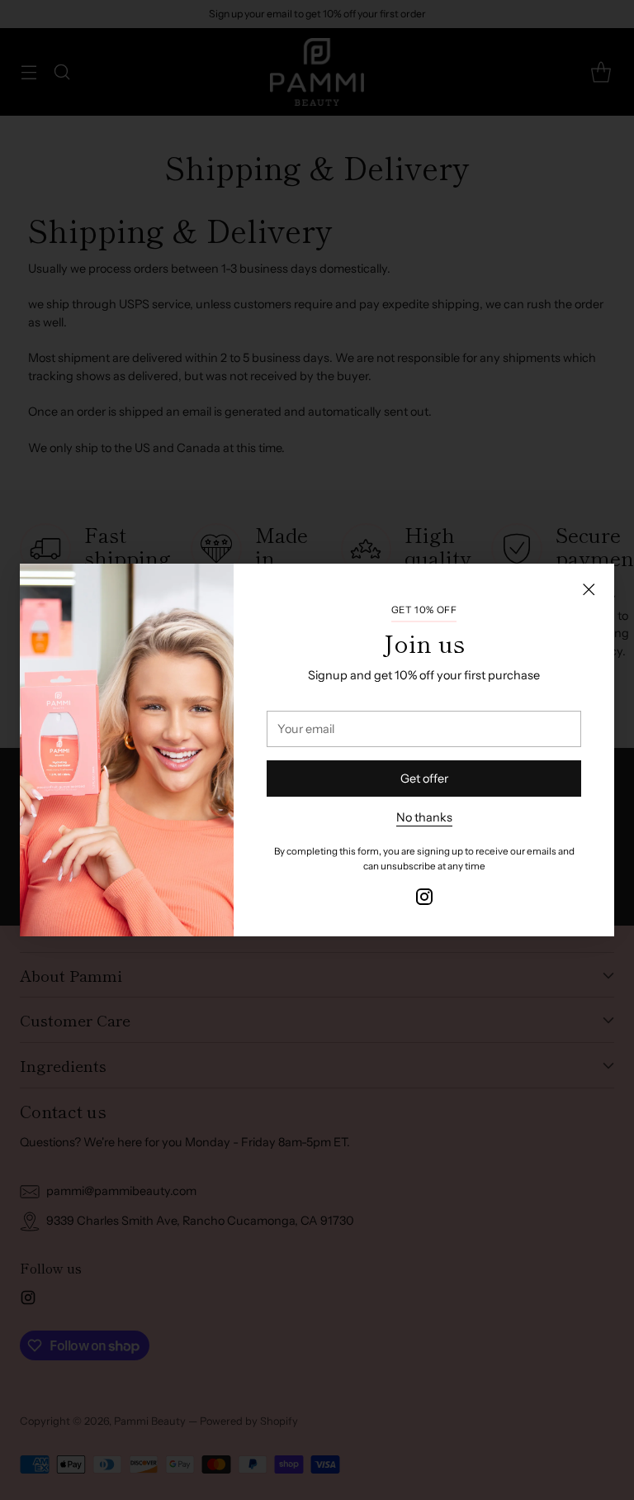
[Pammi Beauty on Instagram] (424, 899)
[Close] (588, 589)
